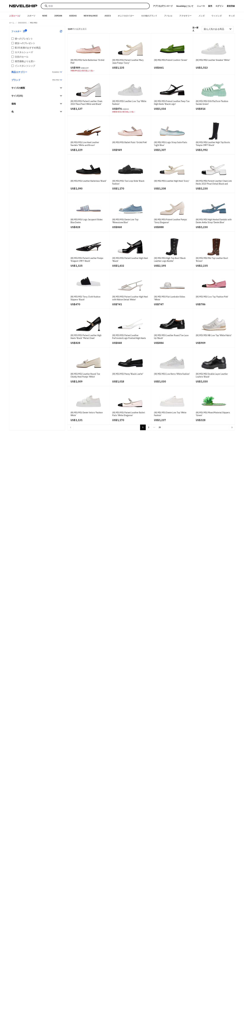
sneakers (22, 23)
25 (160, 427)
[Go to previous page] (70, 427)
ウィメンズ (217, 15)
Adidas (73, 15)
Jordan (58, 15)
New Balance (91, 15)
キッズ (232, 15)
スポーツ (31, 15)
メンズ (202, 15)
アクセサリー (185, 15)
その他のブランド (149, 15)
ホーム (11, 23)
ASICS (108, 15)
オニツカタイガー (126, 15)
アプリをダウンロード (163, 6)
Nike (44, 15)
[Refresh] (61, 31)
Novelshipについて (184, 6)
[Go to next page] (232, 427)
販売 (210, 6)
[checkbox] (12, 38)
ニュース (201, 6)
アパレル (168, 15)
